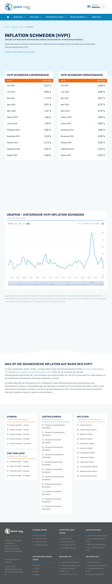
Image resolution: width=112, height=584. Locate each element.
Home (7, 27)
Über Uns (96, 17)
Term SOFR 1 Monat (68, 545)
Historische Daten (55, 17)
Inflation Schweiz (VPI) (69, 574)
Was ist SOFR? (66, 539)
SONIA (37, 575)
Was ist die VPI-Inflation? (70, 562)
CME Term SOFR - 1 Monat (19, 462)
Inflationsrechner (86, 425)
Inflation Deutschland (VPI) (70, 565)
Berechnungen (77, 17)
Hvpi (21, 27)
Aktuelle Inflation (94, 562)
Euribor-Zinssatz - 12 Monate (20, 443)
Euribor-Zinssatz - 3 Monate (20, 434)
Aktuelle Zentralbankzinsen (97, 535)
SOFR (37, 571)
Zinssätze (18, 17)
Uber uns (8, 562)
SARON (37, 565)
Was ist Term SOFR (68, 542)
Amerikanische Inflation (88, 430)
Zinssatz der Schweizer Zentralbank (51, 500)
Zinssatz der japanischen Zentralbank (52, 463)
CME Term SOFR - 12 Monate (20, 476)
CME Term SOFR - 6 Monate (19, 471)
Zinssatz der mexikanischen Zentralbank (53, 478)
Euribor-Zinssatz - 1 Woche (19, 425)
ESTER (37, 568)
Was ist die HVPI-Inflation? (97, 565)
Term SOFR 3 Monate (68, 548)
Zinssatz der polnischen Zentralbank (52, 485)
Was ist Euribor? (40, 535)
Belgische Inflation (86, 434)
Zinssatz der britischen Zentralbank (51, 441)
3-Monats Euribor (41, 542)
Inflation (34, 17)
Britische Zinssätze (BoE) (97, 544)
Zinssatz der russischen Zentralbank (52, 493)
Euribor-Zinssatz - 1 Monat (19, 430)
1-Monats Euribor (41, 539)
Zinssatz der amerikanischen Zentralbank (53, 426)
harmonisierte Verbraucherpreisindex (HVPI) (33, 372)
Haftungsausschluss (12, 559)
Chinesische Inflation (87, 443)
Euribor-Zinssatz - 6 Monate (20, 439)
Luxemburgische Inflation (89, 467)
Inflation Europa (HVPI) (96, 574)
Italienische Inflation (87, 457)
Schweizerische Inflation (88, 476)
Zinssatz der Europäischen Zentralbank (53, 456)
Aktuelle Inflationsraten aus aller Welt (20, 52)
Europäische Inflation (87, 453)
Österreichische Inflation (88, 471)
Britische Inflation (86, 439)
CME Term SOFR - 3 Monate (19, 466)
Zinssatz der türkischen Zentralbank (51, 507)
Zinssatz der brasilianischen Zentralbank (53, 434)
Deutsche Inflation (86, 448)
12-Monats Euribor (41, 545)
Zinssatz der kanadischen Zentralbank (52, 470)
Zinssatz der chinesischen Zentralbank (52, 448)
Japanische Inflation (87, 462)
